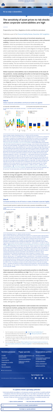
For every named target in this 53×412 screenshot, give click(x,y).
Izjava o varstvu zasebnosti (16, 401)
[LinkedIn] (35, 378)
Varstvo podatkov (40, 355)
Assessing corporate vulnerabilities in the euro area (15, 142)
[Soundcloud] (46, 378)
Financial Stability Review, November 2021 (30, 34)
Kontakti (4, 364)
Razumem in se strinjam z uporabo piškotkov (27, 405)
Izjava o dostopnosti (41, 363)
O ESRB (4, 355)
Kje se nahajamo (6, 367)
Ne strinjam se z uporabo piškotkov (27, 409)
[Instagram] (39, 378)
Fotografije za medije (7, 362)
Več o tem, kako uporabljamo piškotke (35, 401)
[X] (32, 378)
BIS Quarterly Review (37, 333)
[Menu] (50, 4)
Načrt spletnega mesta (7, 370)
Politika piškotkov (40, 361)
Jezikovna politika (40, 366)
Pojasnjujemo (5, 360)
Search (46, 4)
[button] (50, 1)
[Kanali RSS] (50, 378)
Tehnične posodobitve (25, 359)
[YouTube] (42, 378)
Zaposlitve (4, 358)
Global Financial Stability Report (35, 332)
